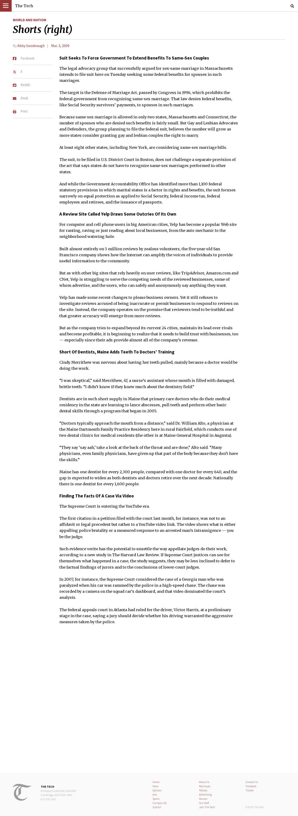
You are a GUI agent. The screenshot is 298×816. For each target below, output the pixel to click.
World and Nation (29, 19)
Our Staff (204, 803)
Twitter (250, 790)
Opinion (157, 790)
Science (156, 807)
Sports (155, 798)
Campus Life (159, 803)
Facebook (251, 786)
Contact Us (252, 782)
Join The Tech (207, 807)
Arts (154, 794)
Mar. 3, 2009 (60, 45)
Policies (203, 790)
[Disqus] (149, 701)
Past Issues (204, 786)
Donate (203, 798)
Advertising (205, 794)
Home (155, 782)
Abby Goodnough (31, 45)
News (155, 786)
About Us (204, 782)
